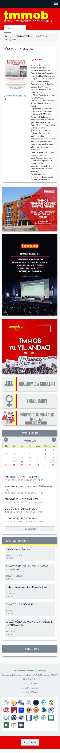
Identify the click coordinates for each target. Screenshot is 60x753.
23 (53, 461)
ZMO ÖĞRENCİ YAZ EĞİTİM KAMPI (22, 477)
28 (38, 465)
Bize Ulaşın (25, 21)
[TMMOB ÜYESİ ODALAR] (29, 384)
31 (6, 469)
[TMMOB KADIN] (29, 401)
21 (37, 461)
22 (45, 461)
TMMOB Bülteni (24, 36)
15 (45, 457)
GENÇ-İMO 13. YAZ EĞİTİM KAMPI (21, 499)
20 (30, 461)
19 (22, 461)
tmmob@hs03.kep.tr (30, 692)
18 (14, 461)
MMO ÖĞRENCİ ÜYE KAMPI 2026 (21, 508)
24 (6, 465)
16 (53, 457)
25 (14, 465)
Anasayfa (9, 36)
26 (22, 465)
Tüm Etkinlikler (30, 528)
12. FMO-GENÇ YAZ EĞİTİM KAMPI (21, 518)
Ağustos (30, 440)
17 (6, 461)
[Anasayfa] (26, 16)
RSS (16, 21)
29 (46, 465)
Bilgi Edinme (30, 742)
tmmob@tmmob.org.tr (30, 688)
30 (53, 465)
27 (30, 465)
